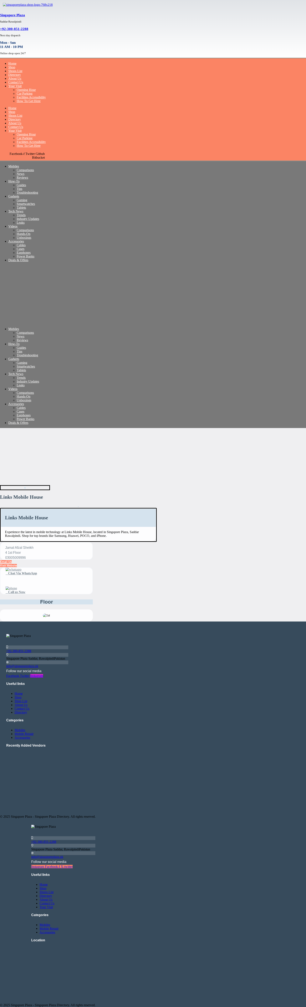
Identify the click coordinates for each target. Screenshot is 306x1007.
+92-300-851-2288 (14, 29)
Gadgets (13, 196)
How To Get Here (29, 101)
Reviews (22, 177)
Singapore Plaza (12, 15)
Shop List (21, 701)
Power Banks (25, 256)
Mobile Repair (24, 734)
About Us (14, 78)
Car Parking (24, 93)
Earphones (24, 252)
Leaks (21, 222)
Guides (21, 185)
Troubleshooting (27, 192)
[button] (8, 565)
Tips (19, 189)
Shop (11, 67)
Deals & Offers (18, 260)
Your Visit (15, 86)
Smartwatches (26, 204)
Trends (21, 215)
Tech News (15, 211)
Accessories (16, 241)
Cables (21, 245)
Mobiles (13, 166)
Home (12, 63)
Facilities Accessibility (31, 97)
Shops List (15, 71)
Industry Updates (28, 219)
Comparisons (25, 170)
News (20, 174)
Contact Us (15, 82)
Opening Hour (26, 90)
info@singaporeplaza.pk (22, 666)
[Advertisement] (125, 294)
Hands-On (23, 234)
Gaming (22, 200)
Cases (20, 249)
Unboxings (24, 237)
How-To (14, 181)
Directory (14, 75)
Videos (12, 226)
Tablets (21, 207)
